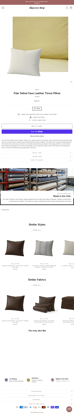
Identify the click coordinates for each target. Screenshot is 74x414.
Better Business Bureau (16, 381)
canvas (60, 140)
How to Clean (37, 160)
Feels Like (37, 152)
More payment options (37, 136)
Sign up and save (36, 404)
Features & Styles (36, 395)
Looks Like (37, 156)
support (36, 399)
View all (37, 230)
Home (36, 89)
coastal (18, 142)
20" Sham (37, 108)
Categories (36, 391)
